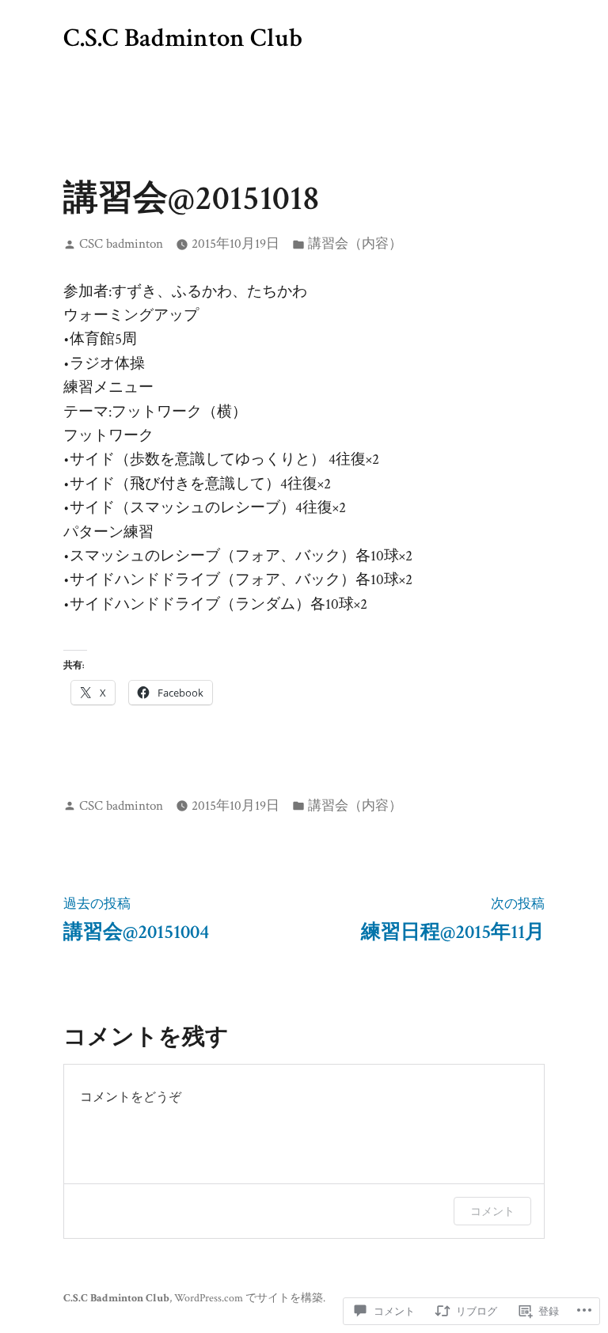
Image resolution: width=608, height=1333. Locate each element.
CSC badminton (121, 244)
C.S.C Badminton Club (182, 38)
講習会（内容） (355, 244)
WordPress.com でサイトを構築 (248, 1297)
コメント (492, 1210)
